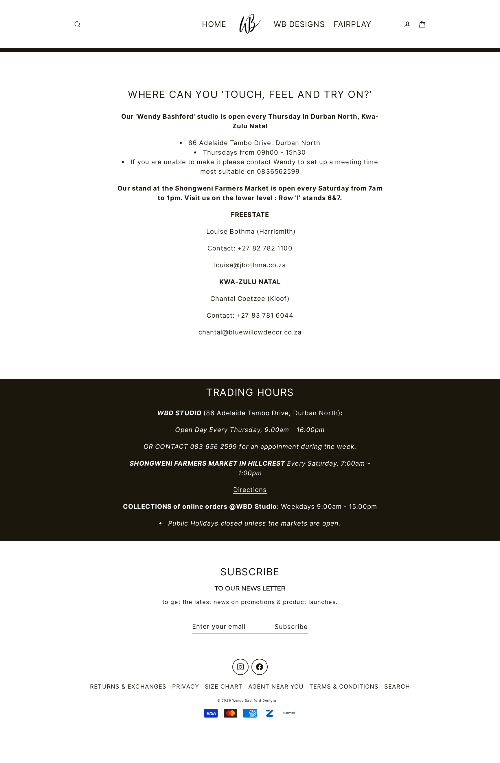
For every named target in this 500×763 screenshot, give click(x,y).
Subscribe (291, 626)
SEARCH (397, 686)
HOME (214, 24)
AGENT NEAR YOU (276, 686)
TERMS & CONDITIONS (343, 686)
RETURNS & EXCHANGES (128, 686)
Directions (250, 489)
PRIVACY (185, 686)
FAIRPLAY (353, 24)
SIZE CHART (223, 686)
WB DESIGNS (299, 24)
